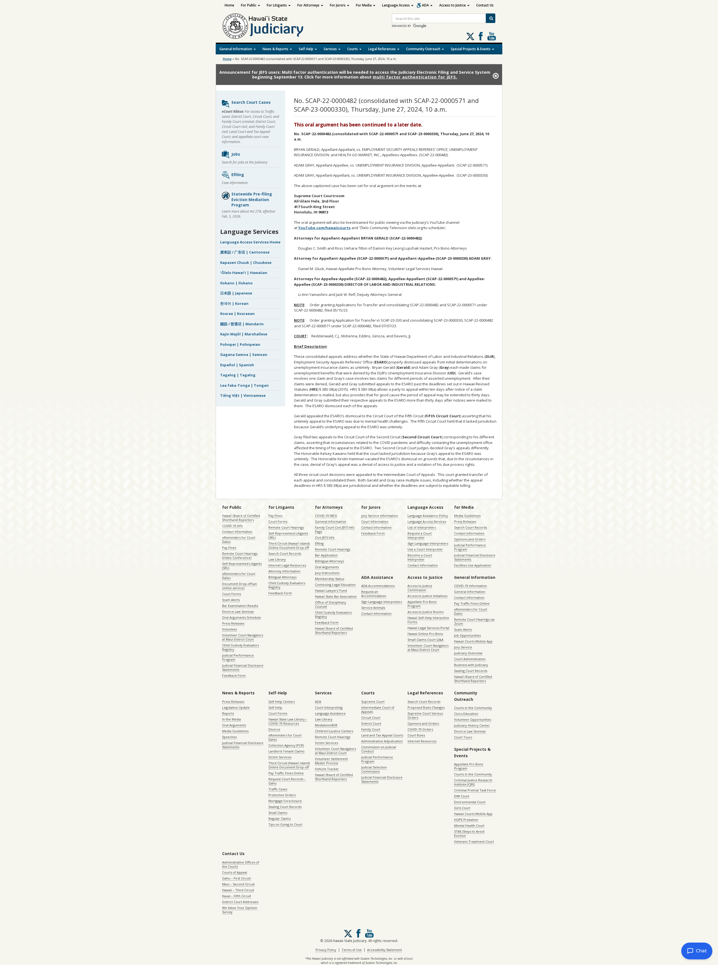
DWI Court (461, 796)
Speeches (229, 737)
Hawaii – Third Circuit (238, 890)
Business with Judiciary (471, 665)
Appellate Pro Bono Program (422, 604)
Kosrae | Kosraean (237, 313)
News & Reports (276, 49)
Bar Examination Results (240, 606)
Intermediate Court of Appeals (377, 709)
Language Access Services (427, 521)
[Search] (490, 18)
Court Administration (469, 659)
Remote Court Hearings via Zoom (474, 621)
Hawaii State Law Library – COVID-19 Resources (287, 721)
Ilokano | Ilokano (236, 282)
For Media (364, 5)
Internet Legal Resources (287, 565)
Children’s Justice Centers (334, 731)
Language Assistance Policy (428, 515)
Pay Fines (229, 547)
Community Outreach (423, 49)
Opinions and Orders (469, 539)
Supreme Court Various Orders (425, 715)
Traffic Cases (277, 789)
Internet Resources (422, 741)
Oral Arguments (327, 567)
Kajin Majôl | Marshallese (243, 334)
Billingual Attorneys (329, 561)
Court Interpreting (328, 707)
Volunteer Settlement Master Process (331, 761)
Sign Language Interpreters (428, 543)
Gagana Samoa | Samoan (243, 354)
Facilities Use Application (472, 565)
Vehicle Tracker (327, 769)
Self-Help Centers (281, 701)
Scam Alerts (231, 600)
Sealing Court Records (470, 671)
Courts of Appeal (234, 872)
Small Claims (277, 812)
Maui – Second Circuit (238, 884)
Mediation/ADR (326, 725)
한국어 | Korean (234, 303)
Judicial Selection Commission (374, 769)
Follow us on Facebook (481, 36)
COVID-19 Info (232, 526)
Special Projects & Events (471, 49)
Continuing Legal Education (335, 584)
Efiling (237, 174)
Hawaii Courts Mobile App (473, 641)
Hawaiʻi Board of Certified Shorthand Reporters (241, 517)
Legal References (382, 49)
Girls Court (462, 808)
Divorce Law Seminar (238, 611)
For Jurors (338, 5)
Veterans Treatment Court (474, 841)
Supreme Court (373, 701)
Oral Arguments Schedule (241, 617)
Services (331, 49)
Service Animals (373, 607)
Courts (353, 49)
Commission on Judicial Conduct (378, 749)
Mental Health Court (469, 825)
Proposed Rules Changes (426, 707)
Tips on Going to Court (285, 824)
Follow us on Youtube (491, 36)
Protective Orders (282, 795)
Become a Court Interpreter (420, 557)
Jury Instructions (327, 573)
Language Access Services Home (250, 242)
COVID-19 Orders (420, 729)
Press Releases (233, 623)
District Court (371, 723)
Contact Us (485, 5)
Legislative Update (236, 707)
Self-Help (306, 49)
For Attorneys (308, 5)
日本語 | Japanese (236, 293)
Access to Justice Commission (420, 588)
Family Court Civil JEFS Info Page (335, 529)
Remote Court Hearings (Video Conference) (239, 555)
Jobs (235, 154)
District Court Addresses (240, 902)
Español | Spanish (237, 364)
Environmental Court (469, 802)
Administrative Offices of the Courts (240, 864)
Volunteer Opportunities (472, 719)
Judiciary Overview (468, 653)
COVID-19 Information (470, 586)
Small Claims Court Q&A (425, 639)
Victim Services (279, 757)
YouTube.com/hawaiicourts (324, 227)
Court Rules (416, 735)
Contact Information (237, 531)
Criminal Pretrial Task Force (475, 790)
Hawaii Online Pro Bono (425, 634)
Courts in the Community (473, 708)
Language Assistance (330, 713)
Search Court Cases (251, 102)
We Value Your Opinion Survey (239, 910)
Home (229, 5)
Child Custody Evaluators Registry (240, 647)
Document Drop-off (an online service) (239, 586)
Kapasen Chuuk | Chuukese (245, 262)
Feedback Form (234, 675)
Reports (228, 713)
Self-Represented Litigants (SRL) (242, 565)
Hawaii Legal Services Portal (428, 628)
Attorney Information (284, 571)
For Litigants (277, 5)
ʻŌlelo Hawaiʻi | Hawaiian (243, 272)
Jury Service (463, 647)
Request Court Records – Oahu (287, 781)
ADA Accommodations (378, 586)
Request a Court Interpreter (420, 535)
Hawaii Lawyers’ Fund (331, 590)
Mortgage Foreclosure (285, 801)
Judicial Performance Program (238, 657)
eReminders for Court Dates (238, 539)
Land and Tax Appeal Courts (382, 735)
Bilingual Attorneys (282, 577)
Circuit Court (370, 717)
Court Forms (231, 594)
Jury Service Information (379, 515)
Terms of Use (352, 950)
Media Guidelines (467, 515)
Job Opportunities (467, 635)
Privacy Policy (326, 950)
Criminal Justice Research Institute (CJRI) (473, 782)
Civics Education (466, 713)
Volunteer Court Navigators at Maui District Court (242, 637)
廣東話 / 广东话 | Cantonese (245, 252)
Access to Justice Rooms (425, 612)
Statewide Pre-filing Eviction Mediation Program (251, 199)
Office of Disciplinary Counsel (330, 604)
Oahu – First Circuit (236, 878)
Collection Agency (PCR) (286, 745)
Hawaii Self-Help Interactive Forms (428, 620)
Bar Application (326, 555)
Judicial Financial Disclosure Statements (242, 667)
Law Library (277, 559)
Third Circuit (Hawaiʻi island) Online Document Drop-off (289, 545)
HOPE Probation (466, 819)
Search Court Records (284, 553)
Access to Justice (453, 5)
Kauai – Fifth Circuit (236, 896)
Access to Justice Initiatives (427, 596)
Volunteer (229, 629)
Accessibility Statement (384, 950)
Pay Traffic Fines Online (471, 603)
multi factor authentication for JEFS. (415, 77)
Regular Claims (279, 818)
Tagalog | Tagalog (238, 374)
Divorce (274, 729)
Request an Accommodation (373, 593)
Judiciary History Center (472, 725)
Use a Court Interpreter (425, 549)
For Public (249, 5)
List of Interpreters (422, 527)
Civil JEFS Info (325, 537)
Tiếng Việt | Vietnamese (243, 395)
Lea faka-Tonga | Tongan (244, 385)
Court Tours (463, 737)
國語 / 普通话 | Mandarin (242, 323)
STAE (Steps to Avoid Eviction (469, 833)
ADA (426, 5)
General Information (236, 49)
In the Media (231, 719)
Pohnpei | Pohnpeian (240, 344)
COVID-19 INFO (326, 515)
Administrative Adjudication (382, 741)
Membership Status (329, 579)
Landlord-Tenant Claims (286, 751)
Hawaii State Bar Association (336, 596)
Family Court (370, 729)
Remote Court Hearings (286, 527)
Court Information (374, 521)
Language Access (396, 5)
